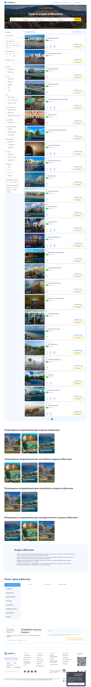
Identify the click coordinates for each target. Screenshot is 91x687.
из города (8, 589)
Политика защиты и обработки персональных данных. (41, 679)
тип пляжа (9, 601)
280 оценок (51, 224)
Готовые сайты (53, 664)
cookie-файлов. (71, 681)
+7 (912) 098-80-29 (65, 2)
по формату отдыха (11, 609)
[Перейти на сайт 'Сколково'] (65, 671)
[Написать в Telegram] (71, 2)
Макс (24, 640)
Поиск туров (27, 655)
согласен (52, 634)
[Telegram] (25, 671)
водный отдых (10, 613)
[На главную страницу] (11, 2)
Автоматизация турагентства (54, 661)
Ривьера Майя (62, 584)
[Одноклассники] (32, 671)
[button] (16, 19)
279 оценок (51, 239)
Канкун (31, 584)
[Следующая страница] (61, 419)
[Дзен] (35, 671)
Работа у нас (40, 659)
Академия (65, 657)
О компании (40, 655)
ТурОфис (52, 658)
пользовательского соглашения (46, 678)
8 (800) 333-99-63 (55, 2)
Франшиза (65, 655)
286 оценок (51, 162)
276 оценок (51, 269)
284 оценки (51, 178)
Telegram (19, 640)
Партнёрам (66, 661)
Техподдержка (17, 667)
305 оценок (51, 86)
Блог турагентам (67, 659)
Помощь (9, 667)
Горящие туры (27, 657)
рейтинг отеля (10, 593)
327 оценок (51, 70)
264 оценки (51, 407)
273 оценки (51, 331)
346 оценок (51, 55)
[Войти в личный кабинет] (85, 2)
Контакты (39, 663)
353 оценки (51, 40)
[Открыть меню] (82, 2)
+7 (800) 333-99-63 (11, 640)
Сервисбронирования (53, 656)
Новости (39, 657)
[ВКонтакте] (28, 671)
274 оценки (51, 315)
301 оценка (51, 101)
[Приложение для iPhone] (78, 671)
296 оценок (51, 116)
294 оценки (51, 132)
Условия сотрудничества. (25, 679)
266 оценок (51, 361)
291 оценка (51, 147)
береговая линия (10, 597)
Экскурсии (26, 659)
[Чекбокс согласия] (48, 635)
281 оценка (51, 193)
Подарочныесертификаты (27, 662)
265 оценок (51, 392)
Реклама (65, 663)
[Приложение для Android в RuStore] (85, 671)
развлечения (9, 605)
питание (8, 617)
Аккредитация (40, 666)
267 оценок (51, 346)
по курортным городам (12, 585)
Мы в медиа (40, 661)
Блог (25, 665)
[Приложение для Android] (81, 671)
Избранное (77, 2)
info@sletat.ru (10, 665)
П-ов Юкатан (47, 584)
